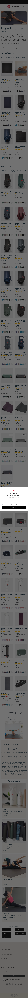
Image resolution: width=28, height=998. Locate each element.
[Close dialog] (26, 488)
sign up (14, 507)
